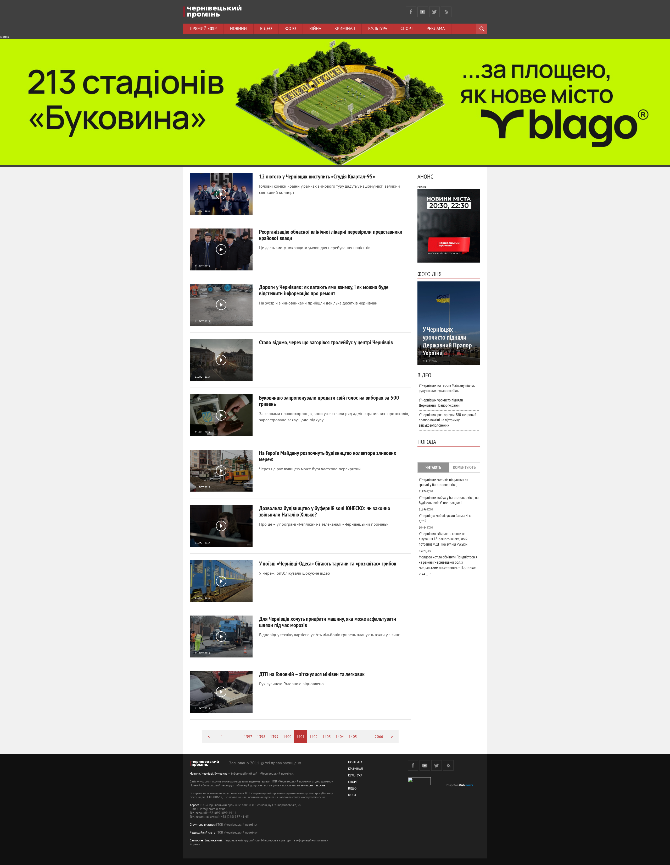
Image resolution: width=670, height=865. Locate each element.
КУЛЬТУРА (355, 776)
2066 (379, 737)
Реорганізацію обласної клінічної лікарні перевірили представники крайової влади (330, 235)
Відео (266, 28)
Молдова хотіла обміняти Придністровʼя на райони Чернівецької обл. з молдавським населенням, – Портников (448, 562)
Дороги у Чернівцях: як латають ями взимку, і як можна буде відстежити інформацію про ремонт (323, 290)
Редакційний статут (203, 833)
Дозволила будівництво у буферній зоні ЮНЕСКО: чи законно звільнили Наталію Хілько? (324, 511)
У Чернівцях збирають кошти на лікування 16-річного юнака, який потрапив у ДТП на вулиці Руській (443, 539)
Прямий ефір (203, 28)
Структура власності (203, 825)
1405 (353, 737)
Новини (238, 28)
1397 (248, 737)
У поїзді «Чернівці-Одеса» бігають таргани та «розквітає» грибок (327, 563)
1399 (274, 737)
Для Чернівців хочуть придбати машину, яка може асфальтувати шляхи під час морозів (327, 622)
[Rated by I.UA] (419, 784)
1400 (287, 737)
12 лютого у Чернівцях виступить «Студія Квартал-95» (317, 176)
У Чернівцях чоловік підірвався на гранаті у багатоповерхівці (443, 482)
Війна (315, 28)
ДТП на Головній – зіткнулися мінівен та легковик (312, 674)
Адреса (194, 805)
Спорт (406, 28)
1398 (261, 737)
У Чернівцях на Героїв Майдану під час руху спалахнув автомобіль (447, 388)
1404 (340, 737)
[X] (434, 12)
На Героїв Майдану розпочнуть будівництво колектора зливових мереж (327, 456)
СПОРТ (353, 782)
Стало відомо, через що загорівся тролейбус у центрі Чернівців (326, 342)
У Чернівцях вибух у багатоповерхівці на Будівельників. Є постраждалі (448, 500)
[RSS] (446, 12)
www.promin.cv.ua (313, 786)
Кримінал (344, 28)
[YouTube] (422, 12)
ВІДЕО (352, 789)
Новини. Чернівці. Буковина (208, 774)
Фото (290, 28)
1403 (326, 737)
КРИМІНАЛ (355, 769)
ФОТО (352, 795)
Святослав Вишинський (206, 841)
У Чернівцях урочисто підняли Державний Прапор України (441, 402)
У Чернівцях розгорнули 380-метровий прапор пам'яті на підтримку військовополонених (447, 420)
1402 (313, 737)
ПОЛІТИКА (355, 763)
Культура (377, 28)
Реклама (436, 28)
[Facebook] (411, 12)
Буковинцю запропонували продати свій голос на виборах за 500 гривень (329, 400)
